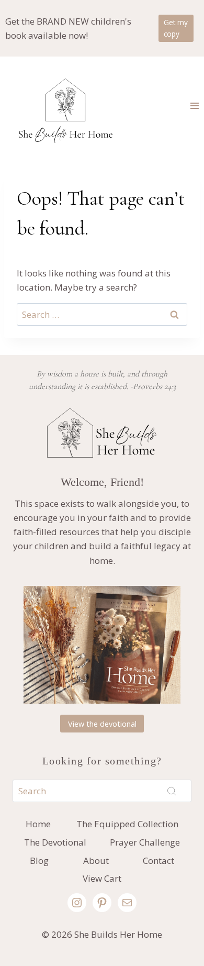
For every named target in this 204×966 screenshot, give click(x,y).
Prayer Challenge (145, 842)
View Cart (102, 878)
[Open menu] (194, 105)
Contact (158, 860)
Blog (39, 860)
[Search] (171, 791)
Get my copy (176, 28)
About (96, 860)
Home (38, 824)
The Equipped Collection (127, 824)
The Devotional (55, 842)
